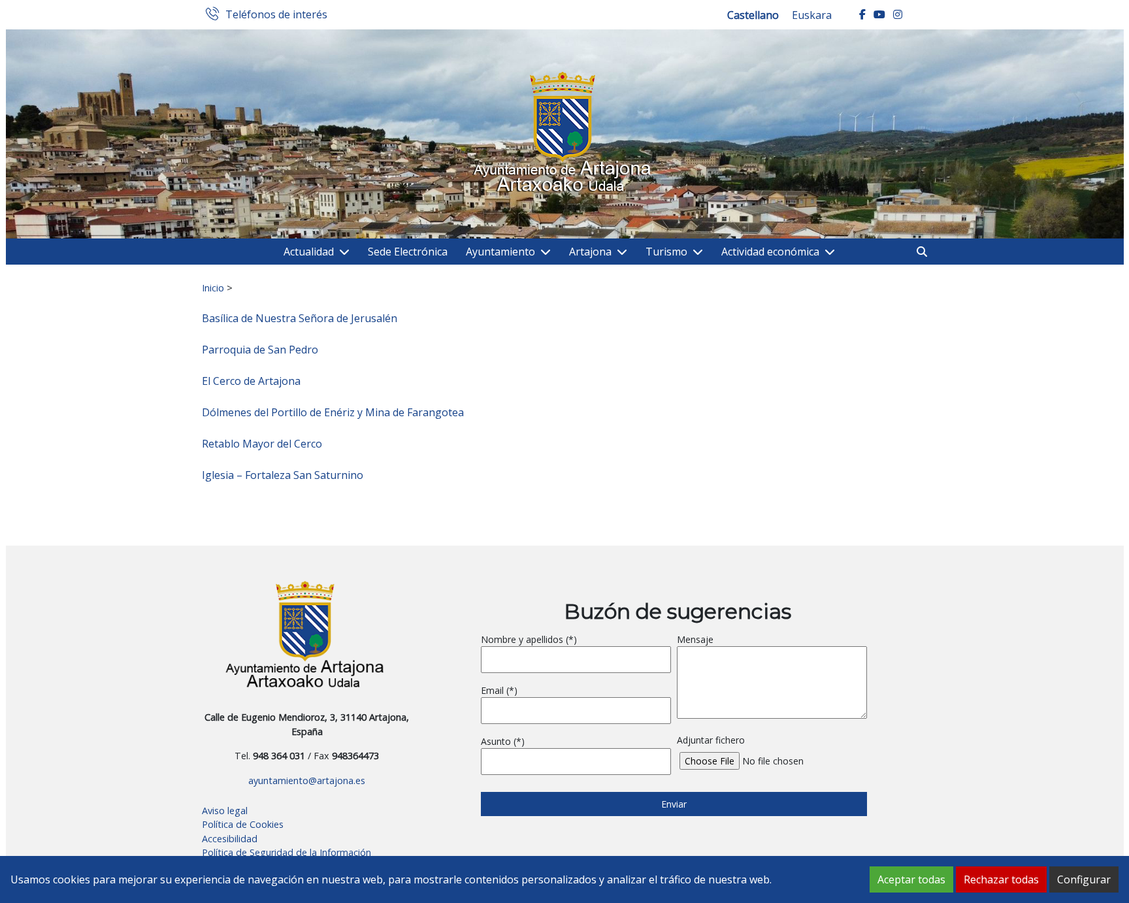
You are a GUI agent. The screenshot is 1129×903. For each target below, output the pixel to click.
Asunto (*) (503, 741)
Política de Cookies (243, 824)
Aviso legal (225, 810)
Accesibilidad (229, 838)
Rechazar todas (1001, 879)
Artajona (590, 251)
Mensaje (695, 639)
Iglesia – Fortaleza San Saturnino (282, 475)
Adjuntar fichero (711, 740)
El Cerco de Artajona (251, 381)
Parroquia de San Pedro (260, 349)
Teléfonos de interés (276, 15)
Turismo (666, 251)
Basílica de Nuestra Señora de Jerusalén (299, 318)
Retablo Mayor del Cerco (262, 443)
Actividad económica (770, 251)
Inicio (213, 287)
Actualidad (309, 251)
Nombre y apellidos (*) (529, 639)
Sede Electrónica (408, 251)
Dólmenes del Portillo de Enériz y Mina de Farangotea (333, 412)
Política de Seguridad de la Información (286, 852)
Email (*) (499, 690)
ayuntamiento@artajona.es (306, 780)
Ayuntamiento (500, 251)
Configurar (1084, 879)
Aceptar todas (911, 879)
